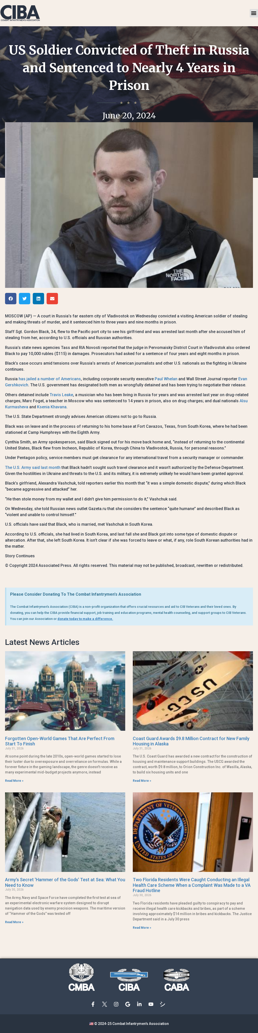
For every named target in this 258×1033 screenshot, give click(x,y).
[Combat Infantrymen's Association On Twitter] (106, 1004)
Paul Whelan (166, 378)
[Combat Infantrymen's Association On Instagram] (117, 1004)
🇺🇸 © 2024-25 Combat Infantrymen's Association (129, 1024)
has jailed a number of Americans (50, 378)
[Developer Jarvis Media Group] (164, 1004)
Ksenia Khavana (52, 407)
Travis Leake (61, 394)
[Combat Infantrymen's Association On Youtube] (152, 1004)
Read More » (14, 781)
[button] (254, 13)
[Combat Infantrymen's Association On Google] (129, 1004)
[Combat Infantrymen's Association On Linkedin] (140, 1004)
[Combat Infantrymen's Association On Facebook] (94, 1004)
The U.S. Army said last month (32, 467)
